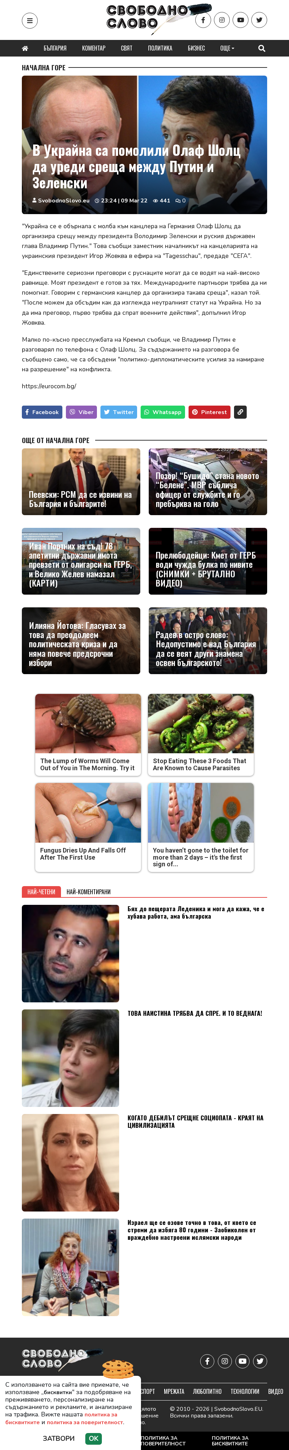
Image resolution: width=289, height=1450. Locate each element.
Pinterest (214, 412)
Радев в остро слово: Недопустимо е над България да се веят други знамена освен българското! (206, 648)
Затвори (59, 1438)
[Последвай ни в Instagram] (222, 20)
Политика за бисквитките (230, 1441)
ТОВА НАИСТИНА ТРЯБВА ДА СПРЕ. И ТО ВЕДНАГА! (195, 1013)
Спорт (147, 1391)
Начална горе (44, 67)
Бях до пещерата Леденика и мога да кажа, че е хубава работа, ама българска (196, 912)
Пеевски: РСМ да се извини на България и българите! (80, 498)
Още (225, 48)
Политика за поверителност (163, 1441)
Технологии (244, 1391)
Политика (160, 48)
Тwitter (123, 412)
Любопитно (207, 1391)
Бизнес (196, 48)
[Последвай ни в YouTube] (240, 20)
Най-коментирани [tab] (89, 892)
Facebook (45, 412)
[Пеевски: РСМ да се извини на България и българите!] (81, 481)
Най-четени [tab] (41, 892)
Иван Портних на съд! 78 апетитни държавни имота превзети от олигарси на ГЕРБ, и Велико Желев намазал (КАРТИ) (80, 564)
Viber (86, 412)
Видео (275, 1391)
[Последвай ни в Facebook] (203, 20)
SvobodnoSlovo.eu (64, 201)
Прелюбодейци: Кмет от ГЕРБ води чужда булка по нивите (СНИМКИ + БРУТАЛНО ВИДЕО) (206, 569)
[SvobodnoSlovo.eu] (63, 1361)
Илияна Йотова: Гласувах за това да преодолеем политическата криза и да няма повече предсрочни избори (77, 643)
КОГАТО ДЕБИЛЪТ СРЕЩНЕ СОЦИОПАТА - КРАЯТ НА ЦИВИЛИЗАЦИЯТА (196, 1121)
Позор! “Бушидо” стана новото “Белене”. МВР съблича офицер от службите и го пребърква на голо (207, 489)
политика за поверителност (85, 1422)
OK (93, 1438)
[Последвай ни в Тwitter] (259, 20)
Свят (127, 48)
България (55, 48)
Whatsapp (167, 412)
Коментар (93, 48)
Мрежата (174, 1391)
